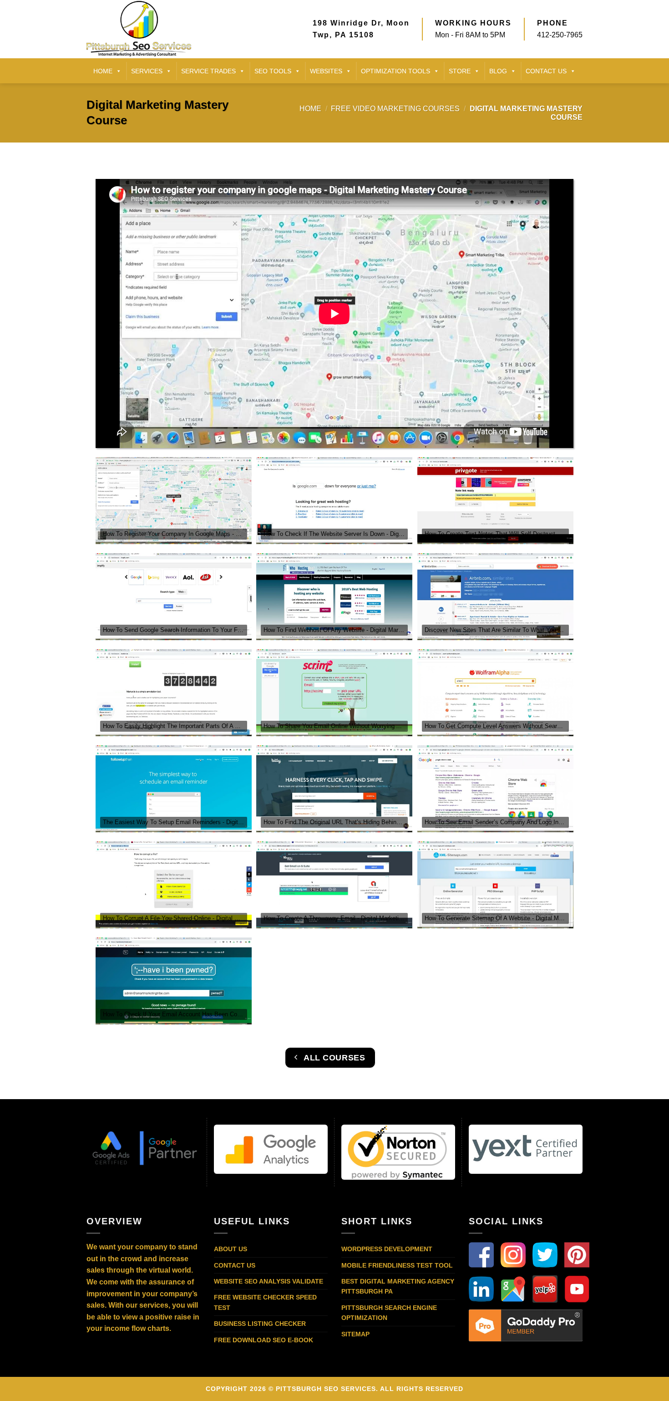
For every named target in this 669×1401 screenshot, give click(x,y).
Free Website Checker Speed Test (265, 1302)
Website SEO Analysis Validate (268, 1281)
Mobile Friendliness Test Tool (397, 1265)
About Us (230, 1249)
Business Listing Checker (260, 1323)
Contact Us (234, 1265)
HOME (102, 71)
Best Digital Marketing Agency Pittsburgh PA (397, 1286)
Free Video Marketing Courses (395, 108)
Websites (326, 71)
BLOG (498, 71)
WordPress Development (386, 1249)
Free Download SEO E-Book (263, 1340)
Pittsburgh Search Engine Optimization (389, 1312)
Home (310, 108)
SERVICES (146, 71)
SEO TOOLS (272, 71)
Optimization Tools (395, 71)
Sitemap (355, 1334)
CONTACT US (546, 71)
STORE (460, 71)
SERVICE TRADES (208, 71)
